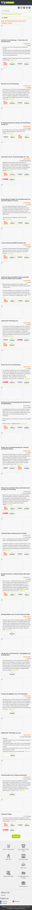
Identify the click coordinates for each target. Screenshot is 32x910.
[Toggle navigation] (29, 2)
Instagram (4, 903)
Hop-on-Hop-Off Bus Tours (23, 850)
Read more (13, 60)
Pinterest (17, 901)
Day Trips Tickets (23, 859)
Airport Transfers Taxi (8, 849)
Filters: (6, 17)
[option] (8, 63)
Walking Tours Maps (8, 876)
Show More (16, 836)
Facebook (4, 901)
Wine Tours (23, 867)
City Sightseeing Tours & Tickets (23, 877)
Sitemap (3, 895)
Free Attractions (23, 886)
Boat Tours (8, 859)
